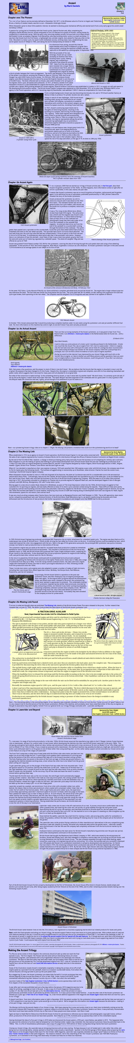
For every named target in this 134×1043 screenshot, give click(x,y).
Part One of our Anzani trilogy (37, 995)
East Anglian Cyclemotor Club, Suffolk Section (42, 981)
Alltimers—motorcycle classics (78, 334)
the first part (107, 186)
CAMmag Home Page (15, 1039)
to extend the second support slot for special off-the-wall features (64, 936)
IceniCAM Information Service (46, 963)
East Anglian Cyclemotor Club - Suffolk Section (114, 21)
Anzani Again (94, 995)
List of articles (26, 1039)
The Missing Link (50, 605)
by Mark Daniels (72, 6)
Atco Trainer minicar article (19, 1034)
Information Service (53, 991)
